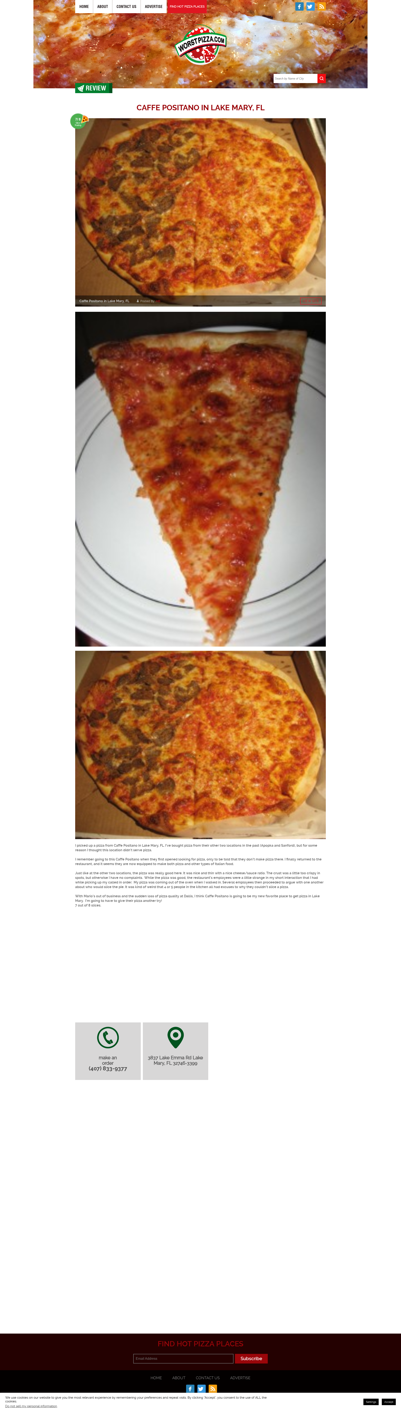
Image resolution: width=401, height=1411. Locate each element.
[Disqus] (200, 1138)
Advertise (153, 6)
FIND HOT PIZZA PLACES (187, 6)
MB (158, 301)
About (102, 6)
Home (84, 6)
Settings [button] (371, 1401)
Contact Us (126, 6)
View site (311, 301)
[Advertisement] (200, 1313)
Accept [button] (388, 1401)
